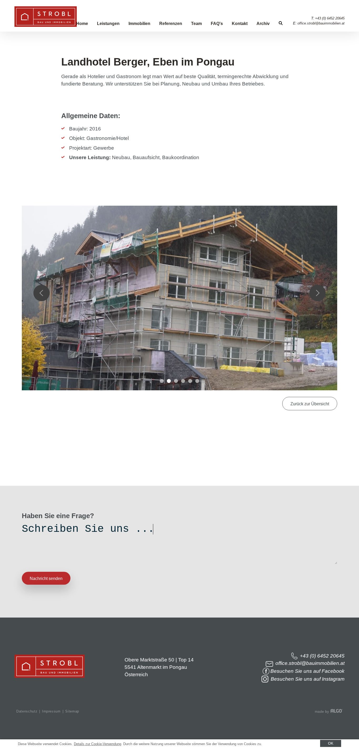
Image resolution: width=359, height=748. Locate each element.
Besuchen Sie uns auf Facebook (307, 671)
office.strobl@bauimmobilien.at (321, 23)
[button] (309, 403)
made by (322, 712)
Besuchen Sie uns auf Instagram (307, 679)
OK (330, 743)
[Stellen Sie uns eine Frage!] (11, 475)
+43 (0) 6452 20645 (330, 18)
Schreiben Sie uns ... (87, 529)
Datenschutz (26, 711)
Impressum (51, 711)
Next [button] (317, 293)
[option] (179, 301)
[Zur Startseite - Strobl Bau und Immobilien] (49, 676)
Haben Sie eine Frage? (58, 516)
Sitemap (72, 711)
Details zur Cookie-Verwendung (97, 744)
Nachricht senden (46, 578)
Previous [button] (41, 293)
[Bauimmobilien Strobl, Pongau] (45, 25)
